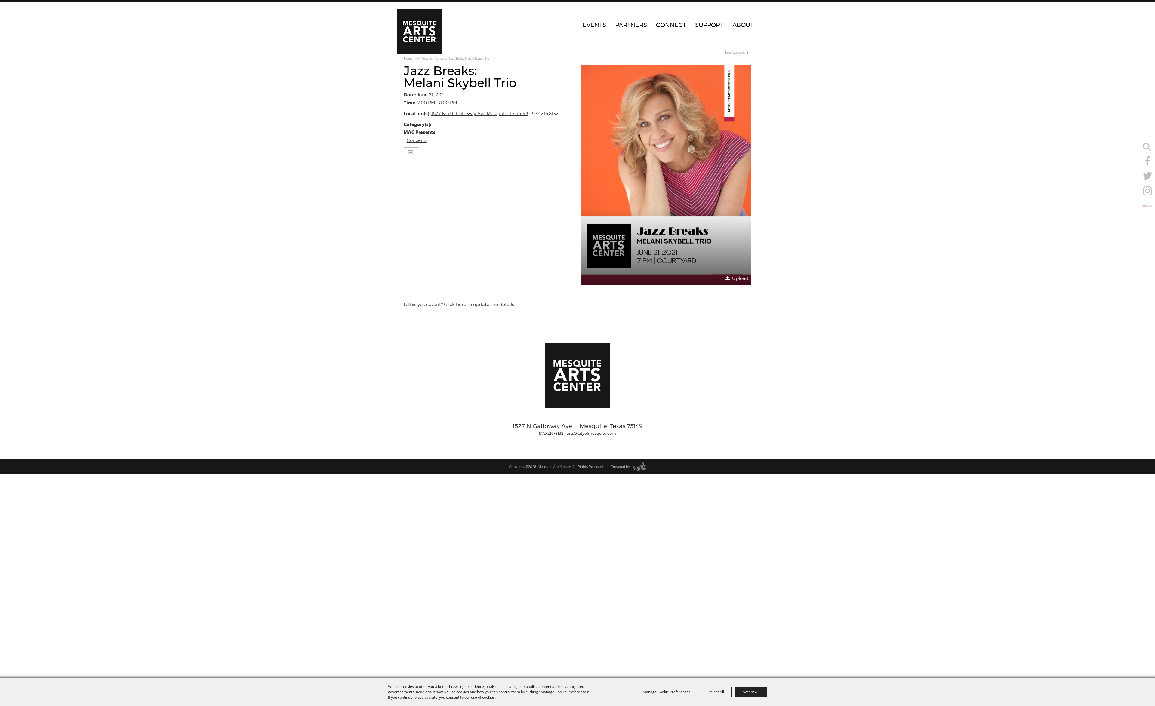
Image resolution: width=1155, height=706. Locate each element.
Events (594, 25)
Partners (631, 25)
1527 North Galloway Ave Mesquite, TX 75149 (479, 113)
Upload (740, 278)
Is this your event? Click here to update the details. (459, 304)
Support (709, 25)
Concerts (441, 58)
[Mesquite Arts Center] (419, 31)
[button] (666, 175)
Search (1147, 147)
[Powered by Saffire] (639, 467)
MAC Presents (424, 58)
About (742, 25)
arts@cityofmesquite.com (591, 433)
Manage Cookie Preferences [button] (666, 691)
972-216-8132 (551, 433)
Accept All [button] (751, 691)
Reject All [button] (716, 691)
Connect (671, 25)
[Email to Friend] (410, 152)
